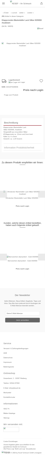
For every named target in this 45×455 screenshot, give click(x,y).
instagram (38, 453)
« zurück (14, 13)
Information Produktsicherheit (19, 147)
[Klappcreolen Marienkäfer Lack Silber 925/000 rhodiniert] (22, 44)
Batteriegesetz (8, 367)
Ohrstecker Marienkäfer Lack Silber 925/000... (22, 198)
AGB (5, 353)
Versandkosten (31, 449)
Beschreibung (11, 122)
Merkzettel (7, 392)
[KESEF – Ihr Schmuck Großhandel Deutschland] (22, 3)
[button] (3, 194)
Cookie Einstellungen (10, 441)
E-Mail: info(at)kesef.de (11, 388)
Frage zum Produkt (11, 95)
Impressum (7, 362)
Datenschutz (8, 358)
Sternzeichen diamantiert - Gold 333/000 (22, 261)
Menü (3, 3)
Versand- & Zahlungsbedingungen (15, 348)
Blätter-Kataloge (9, 413)
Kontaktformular (9, 397)
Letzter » (30, 13)
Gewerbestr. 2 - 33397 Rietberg (15, 378)
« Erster (6, 13)
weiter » (22, 13)
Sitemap (6, 418)
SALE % (6, 409)
